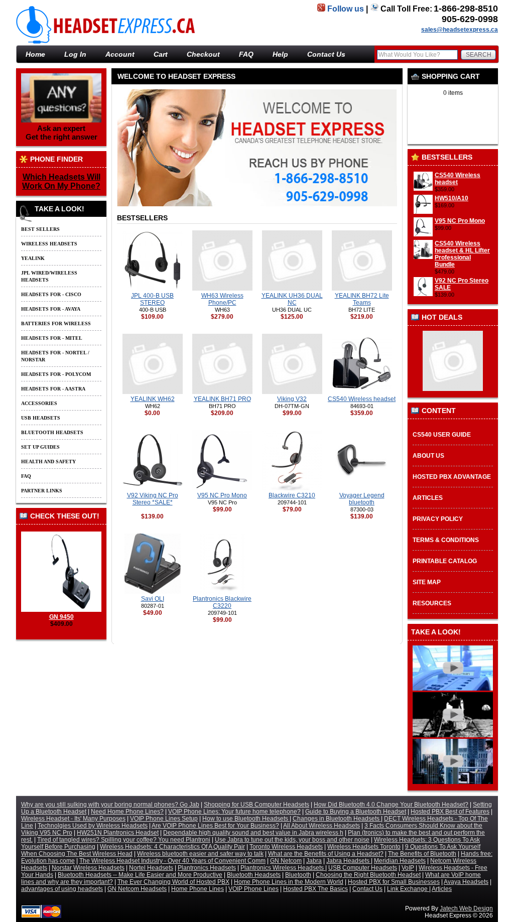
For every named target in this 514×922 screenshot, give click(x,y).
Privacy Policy (438, 518)
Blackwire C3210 (292, 495)
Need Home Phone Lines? (127, 811)
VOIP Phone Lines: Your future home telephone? (234, 811)
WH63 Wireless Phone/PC (222, 299)
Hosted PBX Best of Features (450, 811)
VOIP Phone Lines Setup (164, 818)
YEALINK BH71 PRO (222, 399)
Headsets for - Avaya (50, 309)
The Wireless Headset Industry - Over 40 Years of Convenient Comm (172, 860)
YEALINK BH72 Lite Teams (362, 299)
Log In (75, 54)
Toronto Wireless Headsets (286, 846)
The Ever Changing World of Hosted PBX (173, 881)
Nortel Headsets (151, 867)
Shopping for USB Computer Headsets (256, 804)
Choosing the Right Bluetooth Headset (368, 874)
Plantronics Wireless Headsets (282, 867)
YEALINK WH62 (153, 399)
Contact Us (326, 54)
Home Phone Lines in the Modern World (288, 881)
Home (35, 54)
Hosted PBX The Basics (315, 888)
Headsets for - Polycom (56, 374)
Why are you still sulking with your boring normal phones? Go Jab (110, 804)
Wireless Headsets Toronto (364, 846)
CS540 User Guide (442, 434)
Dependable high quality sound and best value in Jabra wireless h (253, 832)
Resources (432, 603)
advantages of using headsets (62, 888)
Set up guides (40, 447)
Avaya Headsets (466, 881)
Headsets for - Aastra (53, 388)
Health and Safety (48, 461)
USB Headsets (40, 418)
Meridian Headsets (400, 860)
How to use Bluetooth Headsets (246, 818)
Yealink (33, 258)
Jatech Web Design (466, 908)
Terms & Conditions (446, 540)
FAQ (246, 54)
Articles (428, 497)
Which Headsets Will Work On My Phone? (61, 181)
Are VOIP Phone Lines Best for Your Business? (215, 825)
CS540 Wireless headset (457, 179)
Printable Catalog (445, 561)
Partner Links (41, 490)
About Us (428, 455)
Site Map (427, 582)
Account (120, 54)
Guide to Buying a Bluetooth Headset (355, 811)
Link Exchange (408, 888)
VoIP (408, 867)
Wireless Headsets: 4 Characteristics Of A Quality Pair (172, 846)
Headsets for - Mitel (51, 338)
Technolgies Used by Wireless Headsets (93, 825)
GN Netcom (286, 860)
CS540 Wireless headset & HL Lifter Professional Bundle (462, 254)
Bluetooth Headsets (52, 432)
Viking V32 (292, 399)
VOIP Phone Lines (253, 888)
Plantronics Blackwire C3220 (222, 602)
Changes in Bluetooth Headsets (337, 818)
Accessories (39, 403)
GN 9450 (61, 616)
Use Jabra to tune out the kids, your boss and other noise (292, 839)
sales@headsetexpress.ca (459, 29)
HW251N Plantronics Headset (118, 832)
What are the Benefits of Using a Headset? (325, 853)
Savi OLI (152, 598)
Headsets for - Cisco (51, 294)
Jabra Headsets (348, 860)
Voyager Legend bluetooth (361, 499)
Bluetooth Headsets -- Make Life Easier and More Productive (140, 874)
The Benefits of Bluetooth (422, 853)
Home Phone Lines (197, 888)
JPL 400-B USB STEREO (152, 299)
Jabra (314, 860)
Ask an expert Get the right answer (61, 132)
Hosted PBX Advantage (452, 476)
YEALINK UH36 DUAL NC (292, 299)
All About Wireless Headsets (321, 825)
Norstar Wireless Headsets (88, 867)
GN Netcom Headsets (137, 888)
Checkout (203, 54)
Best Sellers (40, 229)
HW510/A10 (451, 198)
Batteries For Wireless (56, 323)
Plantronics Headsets (207, 867)
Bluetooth (298, 874)
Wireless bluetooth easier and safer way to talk (200, 853)
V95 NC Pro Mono (460, 220)
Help (280, 54)
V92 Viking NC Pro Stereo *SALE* (152, 499)
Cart (161, 54)
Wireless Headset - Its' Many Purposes (73, 818)
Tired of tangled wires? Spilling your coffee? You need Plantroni (123, 839)
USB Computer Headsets (362, 867)
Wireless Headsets (49, 243)
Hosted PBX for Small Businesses (394, 881)
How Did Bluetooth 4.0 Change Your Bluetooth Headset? (391, 804)
